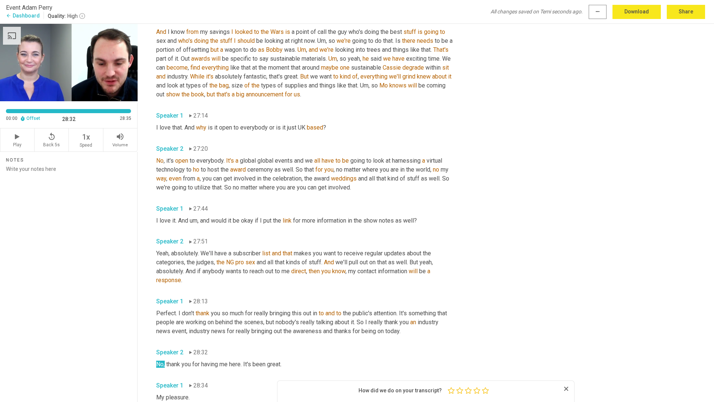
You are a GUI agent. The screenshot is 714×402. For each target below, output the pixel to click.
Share (686, 12)
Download (636, 12)
